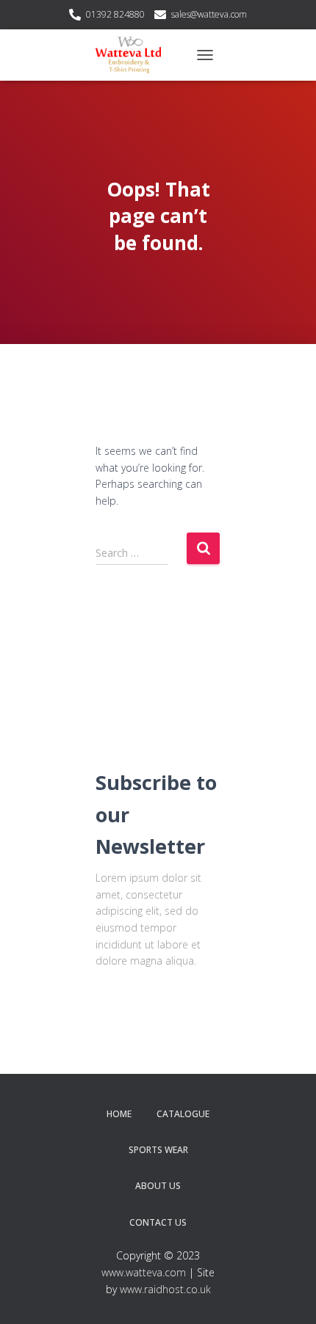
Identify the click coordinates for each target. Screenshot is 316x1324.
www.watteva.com (143, 1272)
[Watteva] (134, 55)
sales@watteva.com (209, 14)
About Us (158, 1185)
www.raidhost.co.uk (165, 1289)
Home (119, 1114)
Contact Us (158, 1222)
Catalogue (183, 1114)
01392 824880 (115, 14)
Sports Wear (158, 1150)
